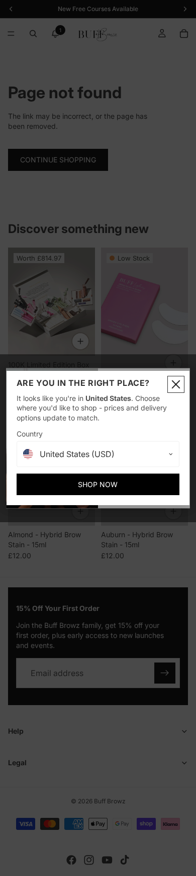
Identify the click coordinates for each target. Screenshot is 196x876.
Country (30, 433)
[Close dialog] (176, 384)
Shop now (98, 484)
